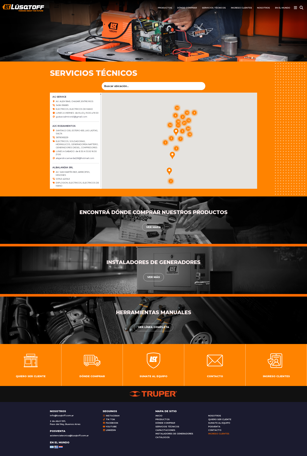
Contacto (214, 430)
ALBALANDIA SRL (62, 167)
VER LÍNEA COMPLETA (153, 327)
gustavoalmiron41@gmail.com (71, 117)
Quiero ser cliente (219, 419)
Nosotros (263, 8)
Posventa (214, 426)
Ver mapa (153, 227)
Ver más (153, 277)
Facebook (111, 423)
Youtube (111, 426)
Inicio (158, 416)
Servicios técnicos (214, 8)
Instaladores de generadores (174, 433)
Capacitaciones (165, 430)
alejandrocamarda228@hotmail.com (75, 158)
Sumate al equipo (219, 423)
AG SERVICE (59, 96)
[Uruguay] (56, 446)
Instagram (112, 416)
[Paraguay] (61, 446)
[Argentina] (52, 446)
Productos (165, 8)
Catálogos (162, 437)
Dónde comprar (187, 8)
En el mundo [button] (282, 8)
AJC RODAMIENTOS (63, 125)
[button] (169, 171)
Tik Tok (110, 419)
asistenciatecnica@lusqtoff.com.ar (69, 435)
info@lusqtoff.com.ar (62, 415)
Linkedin (110, 430)
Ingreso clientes (241, 8)
